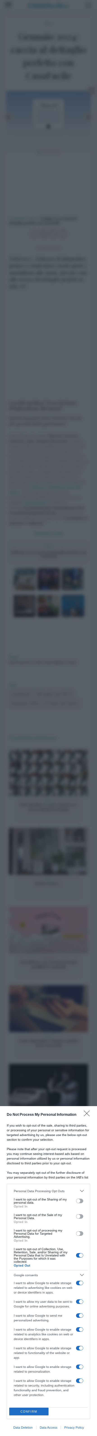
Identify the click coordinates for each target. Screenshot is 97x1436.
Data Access (48, 1427)
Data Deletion (23, 1427)
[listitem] (48, 1191)
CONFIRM (29, 1411)
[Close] (88, 1115)
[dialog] (48, 1271)
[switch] (79, 1201)
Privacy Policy (74, 1427)
